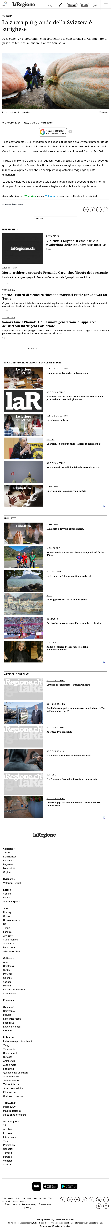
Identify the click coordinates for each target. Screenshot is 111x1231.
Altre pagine (10, 1121)
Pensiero (7, 973)
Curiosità (7, 1056)
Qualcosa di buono (13, 1096)
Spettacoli (8, 966)
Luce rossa (9, 947)
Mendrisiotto (9, 868)
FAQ (50, 1198)
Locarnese (8, 860)
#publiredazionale (12, 1110)
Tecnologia (9, 1049)
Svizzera (8, 878)
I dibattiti (7, 1030)
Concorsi (8, 1148)
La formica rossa (12, 1018)
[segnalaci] (61, 5)
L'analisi (7, 1014)
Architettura (9, 1060)
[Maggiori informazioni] (70, 132)
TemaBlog (9, 1102)
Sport (6, 908)
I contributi (8, 1022)
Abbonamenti (7, 1198)
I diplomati (8, 1068)
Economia (9, 1000)
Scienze (7, 977)
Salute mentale (11, 1076)
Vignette (7, 1160)
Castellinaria (9, 993)
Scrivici (7, 1164)
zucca (21, 204)
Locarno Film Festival (14, 989)
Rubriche (8, 1037)
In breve (7, 1133)
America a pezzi (11, 901)
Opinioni (8, 1007)
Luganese (8, 864)
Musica (7, 985)
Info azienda (9, 1137)
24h (5, 1125)
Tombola (7, 1152)
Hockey (7, 912)
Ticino (6, 852)
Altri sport (8, 935)
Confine (7, 893)
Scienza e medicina (13, 1088)
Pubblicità (6, 1201)
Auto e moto (9, 1064)
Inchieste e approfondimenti (17, 1041)
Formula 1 (8, 931)
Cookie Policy (30, 1204)
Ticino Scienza (11, 1084)
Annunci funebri (19, 1201)
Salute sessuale (11, 1080)
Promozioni (9, 1145)
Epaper (84, 4)
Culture (7, 958)
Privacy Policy (13, 1204)
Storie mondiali (10, 939)
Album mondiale (11, 951)
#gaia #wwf (9, 1106)
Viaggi (6, 1045)
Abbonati (72, 4)
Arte (5, 962)
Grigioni (7, 872)
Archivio (7, 1129)
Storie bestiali (10, 1053)
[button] (62, 1199)
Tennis (6, 927)
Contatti (42, 1198)
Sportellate (8, 943)
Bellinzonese (9, 856)
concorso (6, 204)
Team (6, 1141)
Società (7, 981)
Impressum (32, 1198)
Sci (5, 923)
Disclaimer (20, 1198)
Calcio (6, 916)
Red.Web (46, 122)
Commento (9, 1011)
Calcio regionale (11, 920)
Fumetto (7, 1156)
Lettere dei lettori (12, 1026)
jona (14, 204)
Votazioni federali (12, 883)
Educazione (9, 1092)
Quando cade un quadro (15, 1072)
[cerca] (50, 5)
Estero (7, 889)
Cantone (8, 848)
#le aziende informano (14, 1114)
